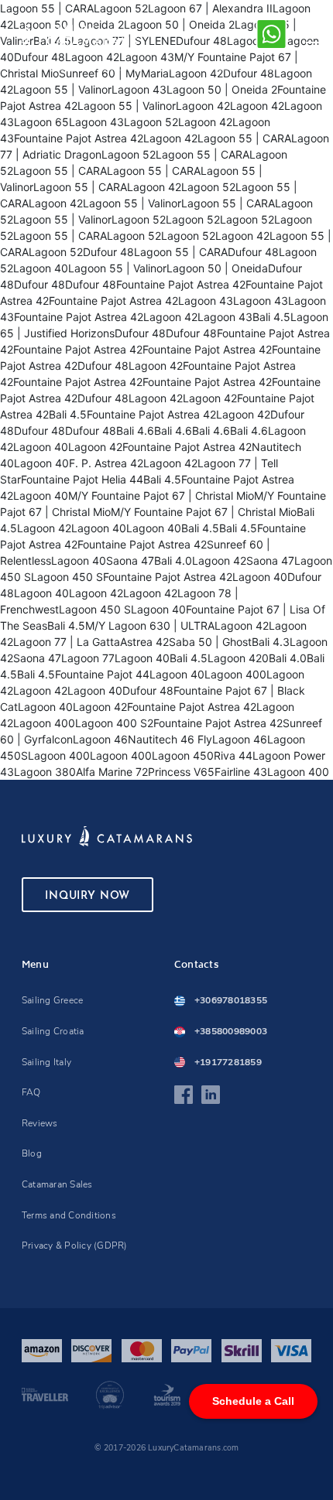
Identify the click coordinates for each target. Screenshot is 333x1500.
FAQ (31, 1092)
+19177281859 (228, 1062)
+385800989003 (230, 1031)
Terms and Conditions (69, 1215)
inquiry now (87, 896)
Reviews (40, 1123)
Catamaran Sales (57, 1184)
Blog (32, 1153)
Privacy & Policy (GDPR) (75, 1245)
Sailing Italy (46, 1062)
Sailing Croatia (53, 1031)
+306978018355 (230, 1000)
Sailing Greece (52, 1000)
